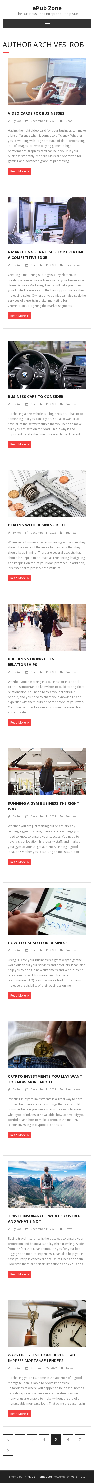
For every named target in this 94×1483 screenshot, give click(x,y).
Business (70, 404)
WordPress (77, 1476)
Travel (69, 1229)
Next (8, 1450)
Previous (8, 1439)
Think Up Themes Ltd (37, 1476)
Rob (19, 121)
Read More (18, 171)
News (68, 121)
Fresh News (72, 265)
